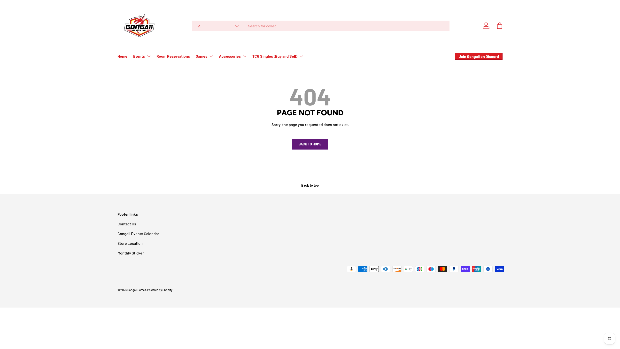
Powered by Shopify (159, 290)
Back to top (310, 185)
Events (139, 56)
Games (201, 56)
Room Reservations (173, 56)
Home (122, 56)
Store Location (130, 243)
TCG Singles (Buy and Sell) (274, 56)
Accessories (230, 56)
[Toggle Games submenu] (211, 56)
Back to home (310, 144)
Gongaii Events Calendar (138, 233)
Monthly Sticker (130, 253)
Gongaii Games (136, 290)
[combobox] (321, 26)
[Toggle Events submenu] (149, 56)
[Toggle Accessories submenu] (245, 56)
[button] (499, 25)
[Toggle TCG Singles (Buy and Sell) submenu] (301, 56)
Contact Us (126, 224)
